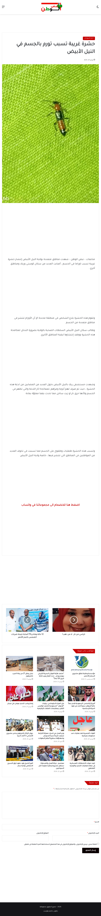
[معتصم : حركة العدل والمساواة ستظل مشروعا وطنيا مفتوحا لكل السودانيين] (50, 753)
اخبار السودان (89, 38)
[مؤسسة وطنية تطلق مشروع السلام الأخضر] (81, 663)
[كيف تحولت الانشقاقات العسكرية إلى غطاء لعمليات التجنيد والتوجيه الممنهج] (81, 753)
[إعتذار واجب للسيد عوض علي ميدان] (19, 693)
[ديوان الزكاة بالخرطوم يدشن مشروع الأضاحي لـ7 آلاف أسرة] (19, 723)
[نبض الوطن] (50, 7)
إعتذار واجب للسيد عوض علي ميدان (20, 704)
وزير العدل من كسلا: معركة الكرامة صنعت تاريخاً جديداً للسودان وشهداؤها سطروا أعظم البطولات (51, 736)
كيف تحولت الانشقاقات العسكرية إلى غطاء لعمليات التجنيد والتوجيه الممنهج (82, 766)
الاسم (96, 822)
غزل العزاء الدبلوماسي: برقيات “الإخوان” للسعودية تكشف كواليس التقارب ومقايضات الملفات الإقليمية (50, 706)
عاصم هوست (48, 911)
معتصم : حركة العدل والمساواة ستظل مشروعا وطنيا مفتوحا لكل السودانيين (51, 766)
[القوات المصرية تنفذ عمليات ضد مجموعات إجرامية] (81, 723)
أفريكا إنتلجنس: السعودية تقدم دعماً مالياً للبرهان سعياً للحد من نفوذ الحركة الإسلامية (81, 706)
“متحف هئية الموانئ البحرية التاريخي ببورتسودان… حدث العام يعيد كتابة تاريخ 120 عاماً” (51, 676)
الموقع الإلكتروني (42, 833)
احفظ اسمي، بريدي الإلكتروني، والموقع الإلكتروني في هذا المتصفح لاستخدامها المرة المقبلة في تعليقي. (60, 844)
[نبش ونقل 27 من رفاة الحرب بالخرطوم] (19, 663)
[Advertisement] (50, 23)
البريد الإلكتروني (93, 833)
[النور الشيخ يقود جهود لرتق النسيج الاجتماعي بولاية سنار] (19, 753)
